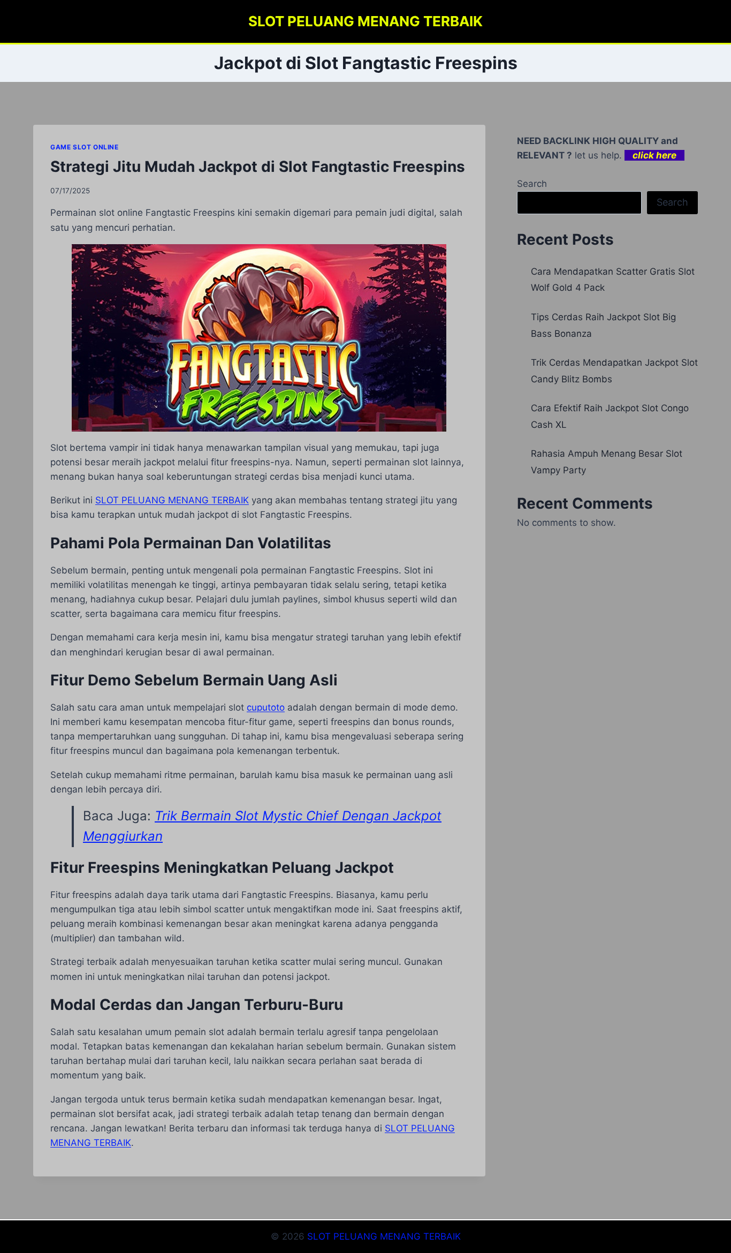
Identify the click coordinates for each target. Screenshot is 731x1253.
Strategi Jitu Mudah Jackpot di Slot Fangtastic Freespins (257, 166)
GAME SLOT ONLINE (84, 147)
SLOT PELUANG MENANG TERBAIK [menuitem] (172, 500)
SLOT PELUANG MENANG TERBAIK (384, 1236)
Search (532, 183)
